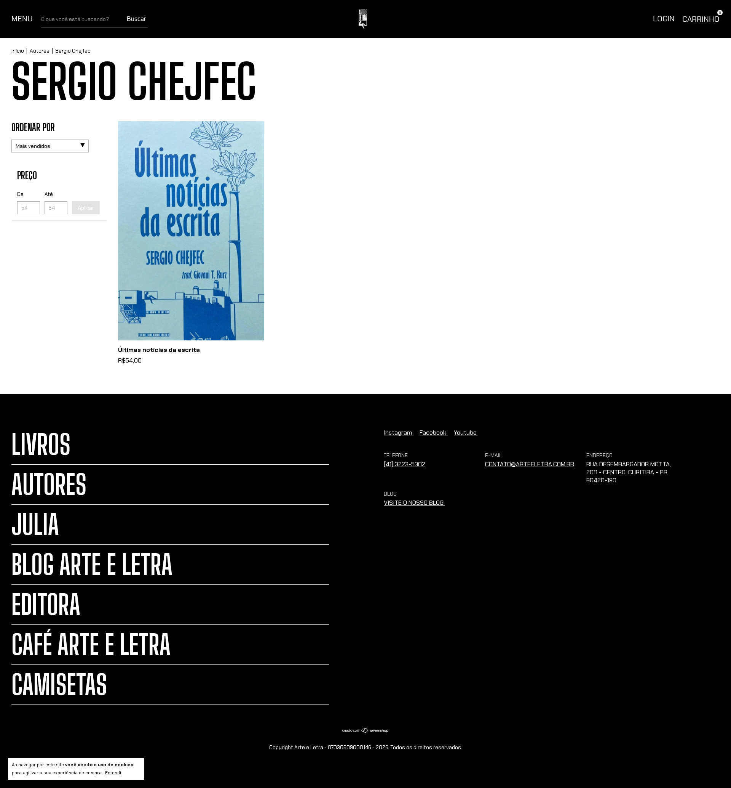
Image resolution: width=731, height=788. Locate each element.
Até (49, 194)
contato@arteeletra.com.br (529, 464)
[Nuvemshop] (365, 731)
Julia (35, 525)
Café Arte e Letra (91, 645)
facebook (434, 433)
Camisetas (59, 685)
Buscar (136, 19)
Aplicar (86, 208)
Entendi (113, 773)
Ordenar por (33, 127)
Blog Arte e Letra (91, 565)
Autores (39, 50)
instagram (398, 433)
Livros (40, 445)
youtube (465, 433)
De (20, 194)
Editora (45, 605)
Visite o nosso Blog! (414, 503)
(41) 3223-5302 (404, 464)
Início (17, 50)
